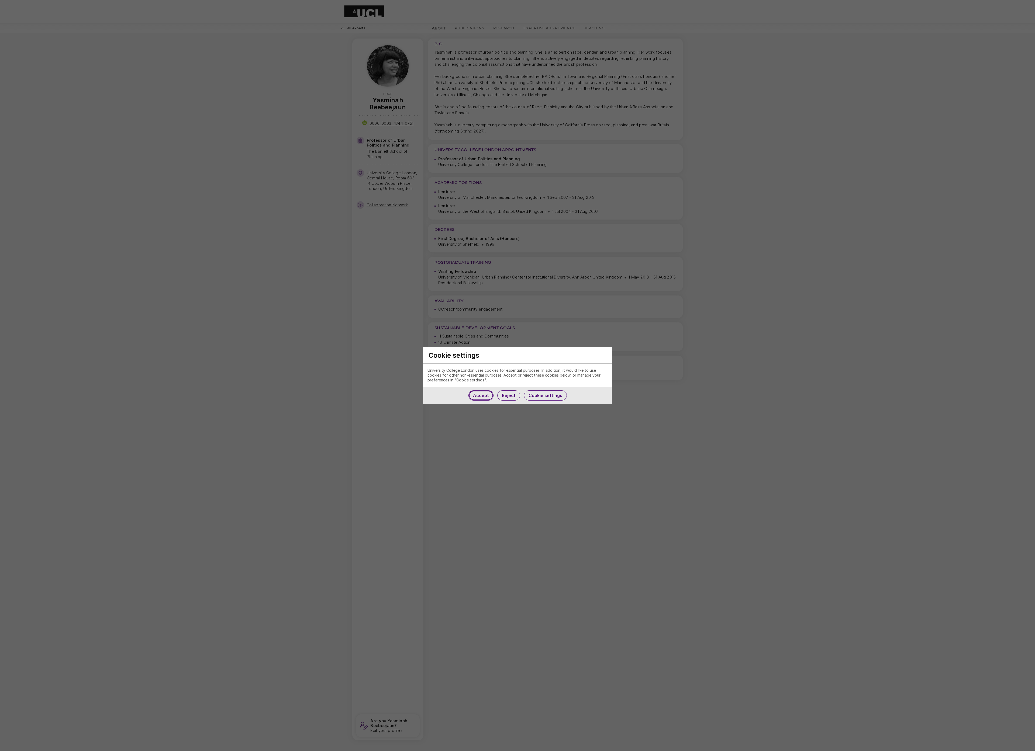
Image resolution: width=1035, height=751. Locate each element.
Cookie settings (545, 395)
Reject (509, 395)
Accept (481, 395)
